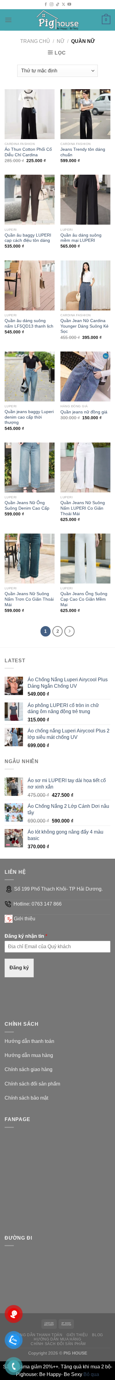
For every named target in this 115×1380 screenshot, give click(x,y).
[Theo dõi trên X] (63, 4)
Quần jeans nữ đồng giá (83, 412)
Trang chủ (35, 41)
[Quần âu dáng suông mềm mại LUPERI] (85, 200)
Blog (97, 1335)
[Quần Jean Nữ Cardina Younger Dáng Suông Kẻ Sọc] (85, 285)
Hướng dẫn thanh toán (29, 1041)
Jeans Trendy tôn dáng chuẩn (82, 152)
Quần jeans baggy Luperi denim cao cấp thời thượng (29, 417)
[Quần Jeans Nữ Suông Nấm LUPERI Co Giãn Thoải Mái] (85, 467)
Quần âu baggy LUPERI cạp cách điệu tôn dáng (28, 238)
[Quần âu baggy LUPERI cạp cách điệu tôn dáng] (30, 200)
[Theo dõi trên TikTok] (57, 4)
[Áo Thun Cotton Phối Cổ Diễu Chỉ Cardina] (30, 114)
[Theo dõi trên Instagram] (51, 4)
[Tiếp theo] (69, 631)
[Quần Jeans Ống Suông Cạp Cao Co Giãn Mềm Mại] (85, 559)
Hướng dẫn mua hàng (29, 1055)
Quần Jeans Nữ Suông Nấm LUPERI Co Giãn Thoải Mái (82, 508)
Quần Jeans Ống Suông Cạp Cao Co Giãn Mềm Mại (83, 599)
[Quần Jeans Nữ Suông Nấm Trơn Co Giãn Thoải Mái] (30, 559)
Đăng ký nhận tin (26, 936)
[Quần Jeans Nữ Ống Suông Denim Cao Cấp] (30, 467)
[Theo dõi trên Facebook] (46, 4)
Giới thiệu (24, 918)
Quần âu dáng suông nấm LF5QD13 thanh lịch (29, 323)
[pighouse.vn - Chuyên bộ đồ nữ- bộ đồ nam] (57, 20)
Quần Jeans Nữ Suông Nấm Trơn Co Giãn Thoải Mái (29, 599)
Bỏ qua (91, 1374)
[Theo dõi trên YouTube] (69, 4)
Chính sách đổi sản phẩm (32, 1083)
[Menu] (8, 19)
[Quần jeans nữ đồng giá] (85, 376)
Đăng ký (19, 967)
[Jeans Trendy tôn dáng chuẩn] (85, 114)
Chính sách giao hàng (28, 1069)
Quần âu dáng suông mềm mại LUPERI (81, 238)
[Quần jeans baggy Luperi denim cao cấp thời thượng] (30, 376)
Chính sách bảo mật (26, 1098)
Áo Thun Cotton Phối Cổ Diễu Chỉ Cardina (28, 152)
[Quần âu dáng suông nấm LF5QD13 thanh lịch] (30, 285)
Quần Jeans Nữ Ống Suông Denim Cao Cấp (27, 505)
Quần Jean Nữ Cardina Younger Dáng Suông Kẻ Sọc (84, 326)
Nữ (61, 41)
